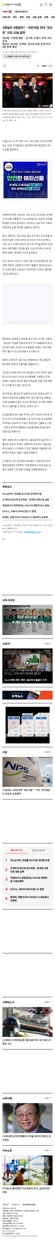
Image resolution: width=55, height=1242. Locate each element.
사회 (53, 17)
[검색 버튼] (46, 4)
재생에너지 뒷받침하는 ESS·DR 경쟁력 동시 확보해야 (27, 505)
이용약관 (5, 1205)
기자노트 (7, 1150)
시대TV (6, 644)
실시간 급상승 (38, 850)
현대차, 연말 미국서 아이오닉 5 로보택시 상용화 (25, 517)
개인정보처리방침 (29, 1205)
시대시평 (7, 1098)
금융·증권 (37, 17)
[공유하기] (41, 5)
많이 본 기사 (16, 850)
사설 (4, 752)
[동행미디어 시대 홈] (11, 4)
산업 (28, 17)
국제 (46, 17)
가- (38, 66)
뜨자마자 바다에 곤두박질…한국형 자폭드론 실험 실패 (27, 499)
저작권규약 (16, 1205)
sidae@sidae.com (32, 531)
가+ (50, 66)
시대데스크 (8, 1002)
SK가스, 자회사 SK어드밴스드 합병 (19, 511)
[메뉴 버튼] (51, 5)
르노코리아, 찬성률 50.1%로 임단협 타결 (22, 493)
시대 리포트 (8, 600)
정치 (15, 17)
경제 (21, 17)
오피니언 (6, 17)
